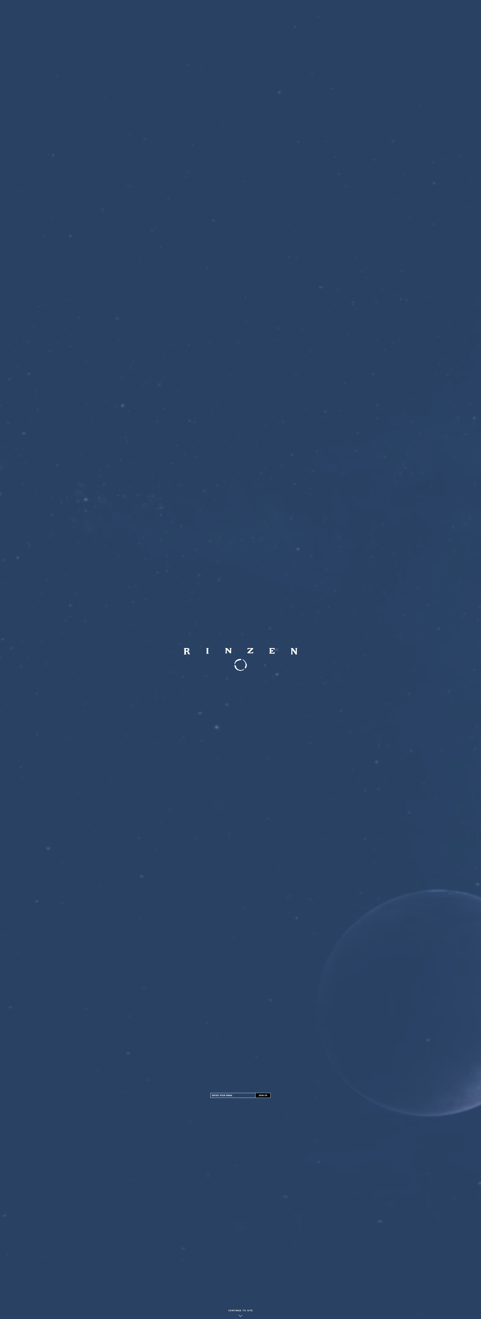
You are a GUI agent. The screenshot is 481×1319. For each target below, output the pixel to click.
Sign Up (263, 1095)
